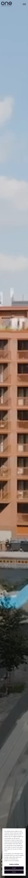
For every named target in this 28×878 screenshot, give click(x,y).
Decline (14, 872)
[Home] (6, 4)
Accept (14, 868)
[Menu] (24, 4)
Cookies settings (14, 864)
